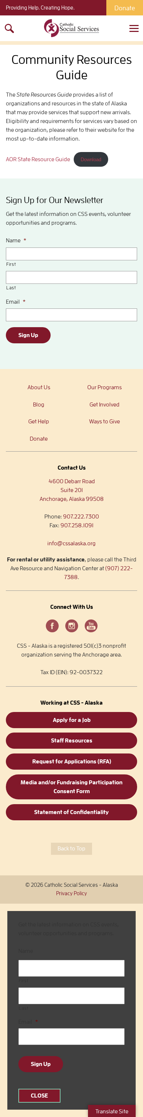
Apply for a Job (72, 720)
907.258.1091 (77, 525)
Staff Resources (71, 741)
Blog (38, 405)
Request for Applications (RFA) (71, 761)
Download (91, 159)
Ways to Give (104, 421)
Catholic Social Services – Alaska (71, 28)
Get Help (38, 421)
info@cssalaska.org (71, 543)
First (11, 264)
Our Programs (104, 387)
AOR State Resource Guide (38, 159)
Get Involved (104, 405)
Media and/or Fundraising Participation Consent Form (71, 787)
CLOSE (39, 1096)
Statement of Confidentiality (71, 812)
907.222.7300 (81, 517)
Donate (124, 8)
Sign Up (28, 335)
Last (11, 287)
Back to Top (71, 849)
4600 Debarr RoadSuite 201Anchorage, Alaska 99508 (72, 490)
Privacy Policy (71, 893)
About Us (38, 387)
